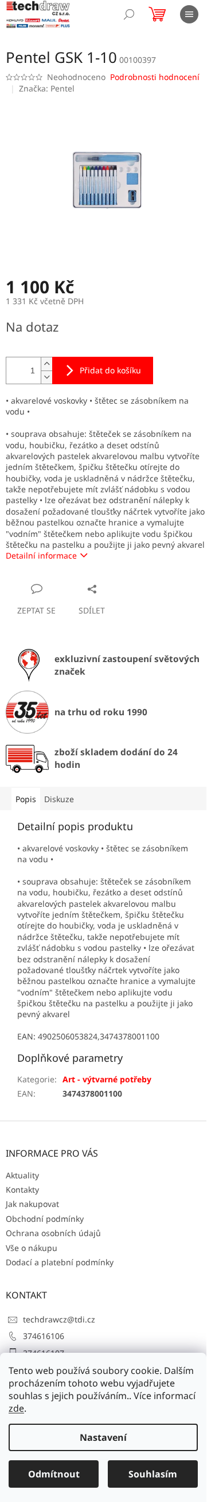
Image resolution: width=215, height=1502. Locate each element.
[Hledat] (129, 14)
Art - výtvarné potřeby (106, 1079)
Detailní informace (41, 555)
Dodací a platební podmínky (60, 1262)
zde (16, 1408)
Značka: (47, 88)
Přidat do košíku (110, 370)
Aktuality (22, 1175)
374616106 (43, 1335)
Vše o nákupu (31, 1247)
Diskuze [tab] (59, 799)
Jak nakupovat (32, 1203)
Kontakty (22, 1189)
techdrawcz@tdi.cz (59, 1319)
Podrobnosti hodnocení (155, 76)
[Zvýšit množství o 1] (46, 363)
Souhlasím (152, 1474)
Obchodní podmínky (45, 1218)
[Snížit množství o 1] (46, 377)
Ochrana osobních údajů (53, 1233)
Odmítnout (54, 1474)
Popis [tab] (25, 799)
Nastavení (103, 1437)
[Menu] (189, 14)
